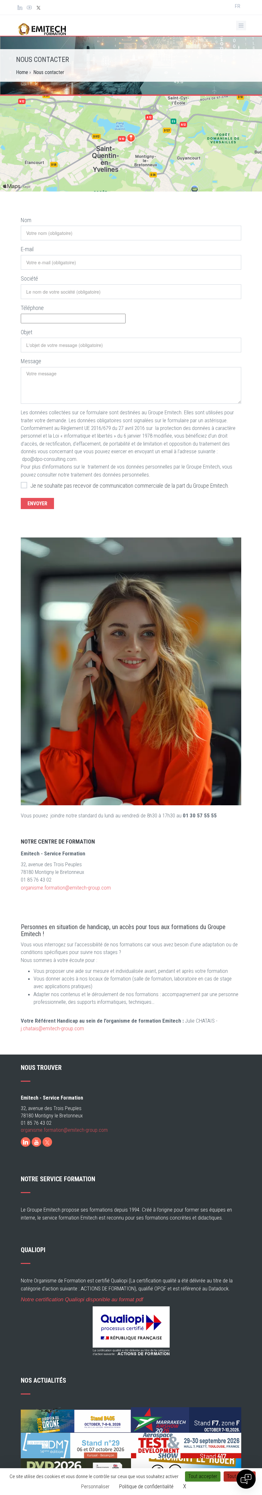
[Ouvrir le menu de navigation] (241, 25)
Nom (26, 220)
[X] (47, 1142)
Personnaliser (95, 1487)
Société (29, 278)
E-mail (27, 249)
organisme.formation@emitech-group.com (66, 887)
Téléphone (32, 307)
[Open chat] (246, 1479)
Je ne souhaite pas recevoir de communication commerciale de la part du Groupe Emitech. (129, 485)
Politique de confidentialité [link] (146, 1487)
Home (22, 72)
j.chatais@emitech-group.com (52, 1028)
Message (31, 361)
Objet (26, 332)
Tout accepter (202, 1476)
